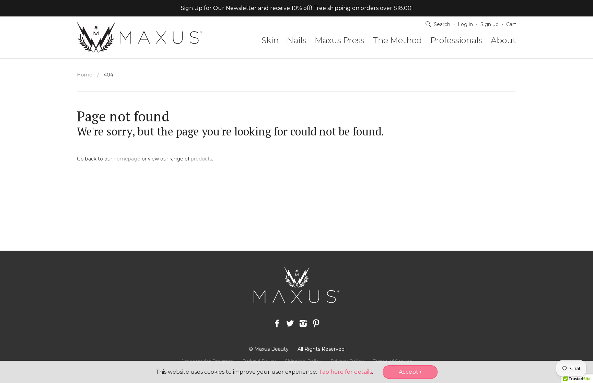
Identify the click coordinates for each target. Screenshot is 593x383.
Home (84, 75)
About (503, 40)
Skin (270, 40)
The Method (397, 40)
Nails (296, 40)
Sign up (489, 24)
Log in (465, 24)
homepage (127, 159)
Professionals (456, 40)
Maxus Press (339, 40)
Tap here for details (345, 372)
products (201, 159)
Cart (511, 24)
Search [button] (442, 24)
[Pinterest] (316, 324)
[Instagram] (303, 324)
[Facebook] (277, 324)
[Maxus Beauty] (139, 37)
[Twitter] (290, 324)
